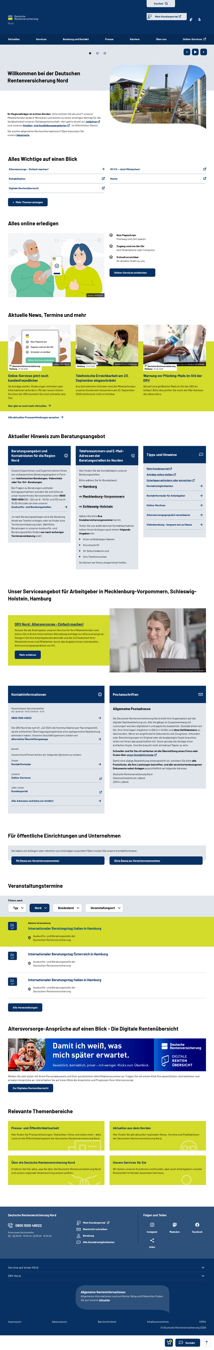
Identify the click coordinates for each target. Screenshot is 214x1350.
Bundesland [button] (66, 908)
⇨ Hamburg (88, 486)
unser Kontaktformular (140, 754)
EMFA (202, 1321)
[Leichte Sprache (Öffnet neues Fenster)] (199, 19)
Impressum (14, 1321)
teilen (152, 1247)
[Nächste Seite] (203, 52)
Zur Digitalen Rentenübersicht (30, 1088)
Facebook (197, 1231)
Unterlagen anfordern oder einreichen (169, 480)
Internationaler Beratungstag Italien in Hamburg (64, 928)
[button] (187, 1343)
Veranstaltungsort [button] (102, 908)
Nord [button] (38, 908)
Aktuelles (14, 39)
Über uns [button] (161, 39)
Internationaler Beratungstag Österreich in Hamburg (68, 954)
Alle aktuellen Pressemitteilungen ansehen (34, 417)
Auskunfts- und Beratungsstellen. (31, 506)
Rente (114, 178)
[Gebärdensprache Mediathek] (191, 19)
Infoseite (104, 1300)
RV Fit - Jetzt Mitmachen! (125, 169)
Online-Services (193, 39)
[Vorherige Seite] (187, 52)
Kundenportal (19, 791)
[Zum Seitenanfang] (207, 1343)
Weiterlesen (15, 127)
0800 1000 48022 (21, 717)
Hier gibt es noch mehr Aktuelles (27, 405)
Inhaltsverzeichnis (158, 1321)
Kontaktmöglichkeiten (160, 485)
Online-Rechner (156, 505)
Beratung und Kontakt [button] (76, 39)
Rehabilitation (17, 178)
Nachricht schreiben (95, 1229)
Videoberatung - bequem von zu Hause (169, 524)
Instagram (152, 1231)
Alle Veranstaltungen (25, 1007)
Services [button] (41, 39)
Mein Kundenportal (166, 16)
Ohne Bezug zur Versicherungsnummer (137, 860)
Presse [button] (109, 39)
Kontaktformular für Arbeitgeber (166, 495)
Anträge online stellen (160, 474)
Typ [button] (15, 908)
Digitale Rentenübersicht (24, 188)
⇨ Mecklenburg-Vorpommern (101, 496)
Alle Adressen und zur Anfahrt (32, 800)
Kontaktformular (21, 764)
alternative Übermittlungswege (29, 739)
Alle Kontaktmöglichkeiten (99, 1242)
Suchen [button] (158, 3)
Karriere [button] (135, 39)
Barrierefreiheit (107, 1321)
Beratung (88, 1235)
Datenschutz (59, 1321)
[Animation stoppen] (195, 52)
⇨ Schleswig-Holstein (96, 506)
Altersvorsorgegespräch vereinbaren (168, 514)
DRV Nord (14, 1275)
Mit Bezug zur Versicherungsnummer (37, 860)
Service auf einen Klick (23, 1267)
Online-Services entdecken (130, 272)
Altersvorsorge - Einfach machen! (29, 169)
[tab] (90, 53)
